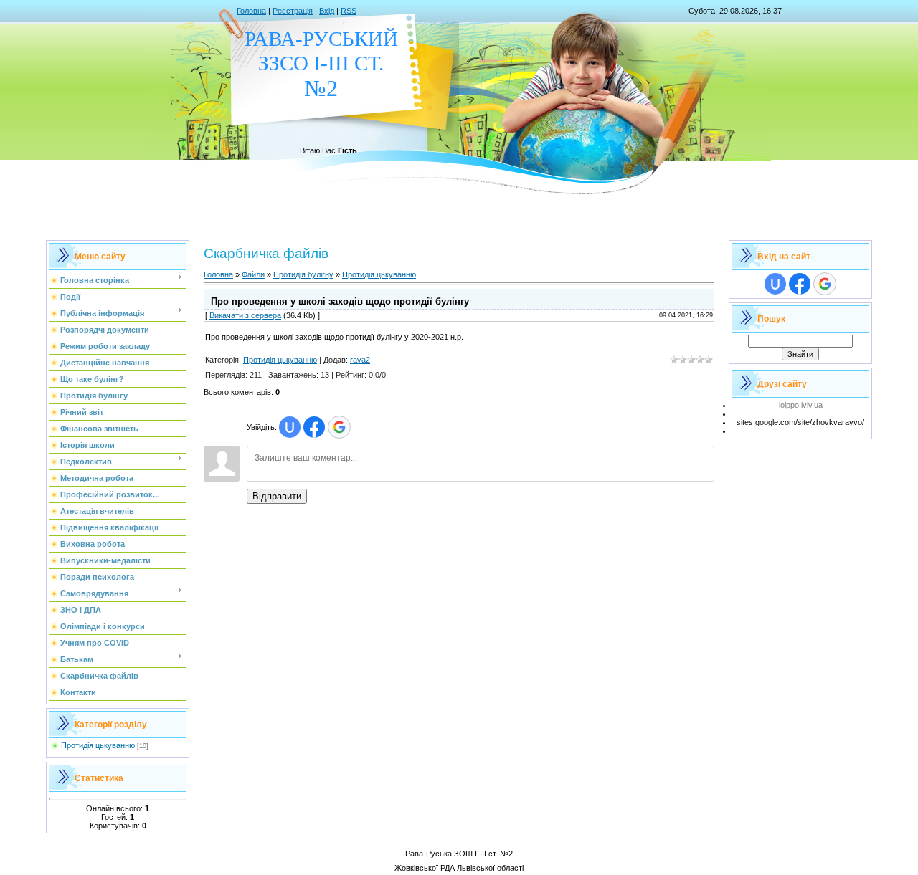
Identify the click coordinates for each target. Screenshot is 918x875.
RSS (348, 10)
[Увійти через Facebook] (314, 427)
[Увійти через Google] (339, 427)
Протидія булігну (303, 274)
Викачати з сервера (245, 315)
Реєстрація (293, 10)
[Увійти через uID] (290, 427)
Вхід (326, 10)
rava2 (360, 359)
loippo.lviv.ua (801, 405)
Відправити (276, 496)
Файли (253, 274)
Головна (251, 10)
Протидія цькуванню (98, 745)
